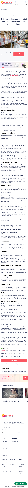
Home (2, 6)
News (11, 469)
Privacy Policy (7, 483)
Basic (20, 476)
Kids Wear (21, 466)
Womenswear (22, 464)
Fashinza (3, 350)
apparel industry (14, 75)
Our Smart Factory (16, 441)
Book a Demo (14, 360)
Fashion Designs (5, 462)
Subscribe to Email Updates (18, 54)
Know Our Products (5, 466)
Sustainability (4, 448)
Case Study (4, 450)
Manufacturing (4, 473)
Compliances (4, 441)
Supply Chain (4, 469)
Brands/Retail (6, 6)
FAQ (10, 471)
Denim (20, 469)
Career (11, 466)
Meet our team (12, 464)
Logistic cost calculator (6, 446)
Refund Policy (13, 483)
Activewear (21, 473)
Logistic (3, 443)
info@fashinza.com (13, 429)
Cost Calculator (4, 453)
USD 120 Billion (11, 77)
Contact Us (12, 462)
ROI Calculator (4, 455)
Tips (11, 6)
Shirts (20, 462)
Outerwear (21, 471)
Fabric (3, 464)
